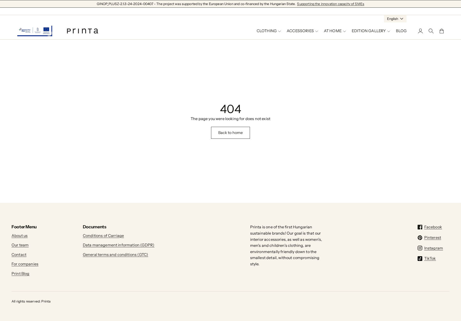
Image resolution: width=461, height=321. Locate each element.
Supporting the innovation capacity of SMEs (330, 4)
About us (20, 235)
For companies (25, 263)
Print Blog (21, 273)
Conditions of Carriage (103, 235)
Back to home (230, 132)
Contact (19, 254)
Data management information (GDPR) (118, 244)
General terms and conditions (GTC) (115, 254)
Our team (20, 244)
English (392, 19)
